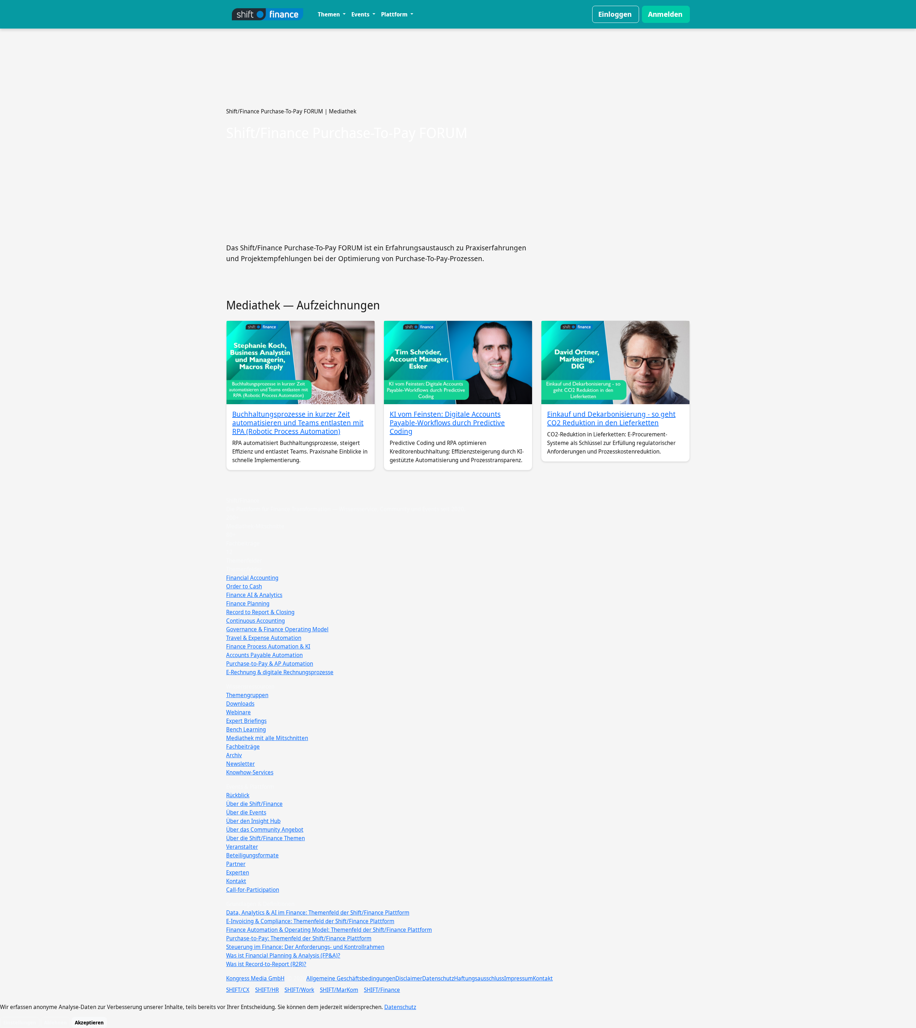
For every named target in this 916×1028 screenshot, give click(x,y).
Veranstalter (242, 847)
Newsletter (240, 764)
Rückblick (237, 795)
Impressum (518, 978)
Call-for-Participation (252, 890)
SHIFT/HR (267, 990)
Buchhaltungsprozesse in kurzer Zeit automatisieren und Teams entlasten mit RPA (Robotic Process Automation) (298, 422)
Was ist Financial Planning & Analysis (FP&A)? (283, 955)
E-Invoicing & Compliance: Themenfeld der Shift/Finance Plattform (310, 921)
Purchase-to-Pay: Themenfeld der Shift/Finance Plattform (298, 938)
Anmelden (665, 14)
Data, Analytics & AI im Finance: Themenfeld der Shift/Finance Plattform (317, 912)
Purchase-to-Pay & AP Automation (269, 663)
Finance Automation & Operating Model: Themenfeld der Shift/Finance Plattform (329, 930)
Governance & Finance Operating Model (277, 629)
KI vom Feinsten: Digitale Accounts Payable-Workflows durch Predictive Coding (447, 422)
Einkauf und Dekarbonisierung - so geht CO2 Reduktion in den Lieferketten (611, 418)
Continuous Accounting (255, 621)
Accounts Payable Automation (264, 655)
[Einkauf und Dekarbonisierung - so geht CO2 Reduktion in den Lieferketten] (615, 362)
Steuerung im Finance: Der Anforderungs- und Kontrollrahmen (305, 947)
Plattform (395, 14)
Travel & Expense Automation (263, 638)
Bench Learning (246, 729)
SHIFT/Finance (382, 990)
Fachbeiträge (243, 746)
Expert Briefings (246, 721)
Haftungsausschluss (479, 978)
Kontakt (236, 881)
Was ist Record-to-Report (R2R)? (266, 964)
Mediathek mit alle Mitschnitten (267, 738)
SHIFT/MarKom (339, 990)
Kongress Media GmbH (255, 978)
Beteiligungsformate (252, 855)
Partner (235, 864)
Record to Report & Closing (260, 612)
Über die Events (246, 812)
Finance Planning (247, 603)
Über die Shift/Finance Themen (265, 838)
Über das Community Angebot (264, 829)
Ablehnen (55, 1022)
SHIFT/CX (237, 990)
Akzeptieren (89, 1022)
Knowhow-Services (249, 772)
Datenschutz (438, 978)
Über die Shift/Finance (254, 804)
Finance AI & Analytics (254, 595)
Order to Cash (244, 586)
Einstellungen (19, 1022)
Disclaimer (408, 978)
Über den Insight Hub (253, 821)
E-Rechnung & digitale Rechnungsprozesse (279, 672)
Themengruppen (247, 695)
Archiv (234, 755)
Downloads (240, 704)
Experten (237, 872)
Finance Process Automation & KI (268, 646)
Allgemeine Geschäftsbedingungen (350, 978)
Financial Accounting (252, 578)
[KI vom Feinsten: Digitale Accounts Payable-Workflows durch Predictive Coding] (458, 362)
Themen (329, 14)
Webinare (238, 712)
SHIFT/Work (299, 990)
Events (361, 14)
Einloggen (615, 14)
